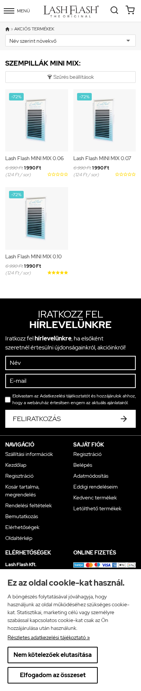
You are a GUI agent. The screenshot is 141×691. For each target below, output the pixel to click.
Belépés (82, 465)
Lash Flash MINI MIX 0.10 (33, 256)
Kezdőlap (15, 465)
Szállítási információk (29, 454)
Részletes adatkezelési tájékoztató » (49, 637)
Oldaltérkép (18, 538)
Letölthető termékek (97, 508)
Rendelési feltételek (28, 505)
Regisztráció (19, 475)
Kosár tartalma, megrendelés (22, 490)
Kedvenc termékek (95, 497)
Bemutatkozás (21, 516)
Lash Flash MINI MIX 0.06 (34, 158)
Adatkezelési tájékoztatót (65, 396)
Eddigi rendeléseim (95, 486)
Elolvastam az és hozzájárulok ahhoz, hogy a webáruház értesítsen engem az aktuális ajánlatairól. (74, 399)
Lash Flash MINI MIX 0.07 (102, 158)
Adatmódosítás (90, 475)
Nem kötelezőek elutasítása (53, 655)
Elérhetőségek (22, 527)
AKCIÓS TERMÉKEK (34, 29)
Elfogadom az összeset (53, 675)
